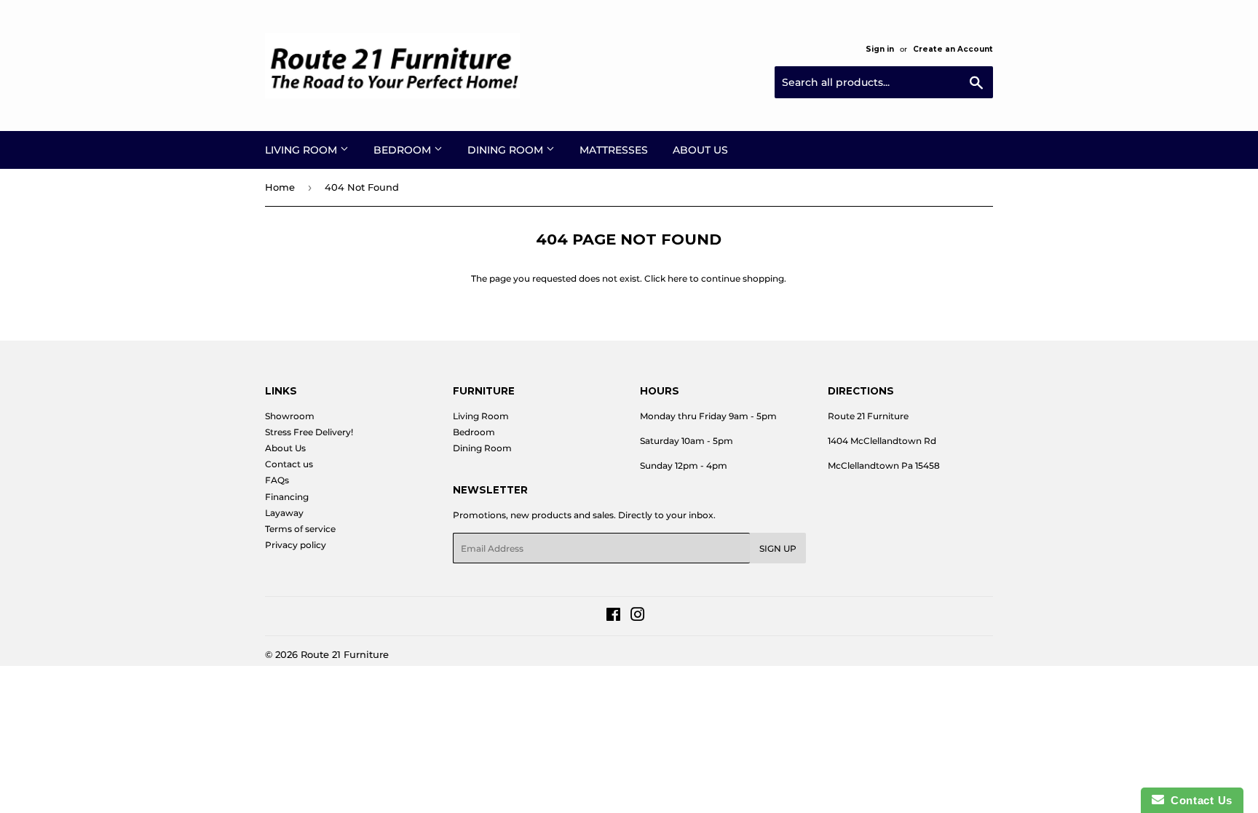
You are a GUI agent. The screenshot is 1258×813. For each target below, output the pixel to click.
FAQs (277, 480)
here (677, 278)
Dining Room (506, 149)
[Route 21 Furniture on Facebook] (613, 616)
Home (280, 187)
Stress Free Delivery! (309, 432)
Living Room (302, 149)
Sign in (880, 49)
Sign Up (777, 548)
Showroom (289, 416)
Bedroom (403, 149)
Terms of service (300, 528)
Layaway (284, 512)
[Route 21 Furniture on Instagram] (637, 616)
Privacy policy (295, 544)
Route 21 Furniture (345, 654)
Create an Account (953, 49)
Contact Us (1198, 800)
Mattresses (613, 149)
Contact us (289, 464)
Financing (287, 496)
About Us (700, 149)
